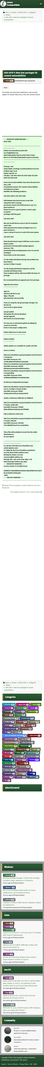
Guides (19, 725)
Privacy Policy (24, 1064)
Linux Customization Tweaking (14, 735)
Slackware (24, 766)
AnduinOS (8, 708)
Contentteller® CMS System (18, 1060)
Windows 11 (9, 887)
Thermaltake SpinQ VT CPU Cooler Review (25, 492)
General (22, 721)
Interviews (26, 728)
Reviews (34, 759)
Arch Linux (21, 708)
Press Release (32, 756)
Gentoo (34, 721)
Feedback (8, 721)
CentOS (20, 711)
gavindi (16, 1028)
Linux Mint (25, 739)
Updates (21, 777)
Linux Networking (11, 742)
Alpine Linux (23, 704)
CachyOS (8, 711)
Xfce (6, 780)
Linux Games (35, 735)
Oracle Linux (33, 752)
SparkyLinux (9, 773)
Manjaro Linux (23, 749)
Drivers (20, 715)
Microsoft (9, 875)
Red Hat (21, 759)
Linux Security (27, 742)
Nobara (19, 752)
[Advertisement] (22, 45)
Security (23, 763)
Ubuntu (8, 777)
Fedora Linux (27, 718)
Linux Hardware (10, 739)
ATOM (35, 1064)
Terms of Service (12, 1064)
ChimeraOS (33, 711)
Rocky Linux (9, 763)
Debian (9, 81)
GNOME (8, 725)
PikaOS (7, 756)
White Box (33, 777)
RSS (31, 1064)
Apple (8, 978)
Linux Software (10, 746)
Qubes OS (8, 759)
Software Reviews (24, 770)
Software (9, 770)
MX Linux (8, 752)
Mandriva (8, 749)
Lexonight (17, 1037)
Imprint (3, 1064)
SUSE (22, 773)
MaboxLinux (25, 746)
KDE (7, 732)
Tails (31, 773)
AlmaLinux (9, 704)
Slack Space (9, 766)
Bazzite (33, 708)
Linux (17, 732)
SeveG (16, 1046)
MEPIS (36, 749)
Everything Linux (11, 718)
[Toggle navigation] (41, 3)
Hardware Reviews (10, 728)
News (5, 88)
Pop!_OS (18, 756)
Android (36, 704)
